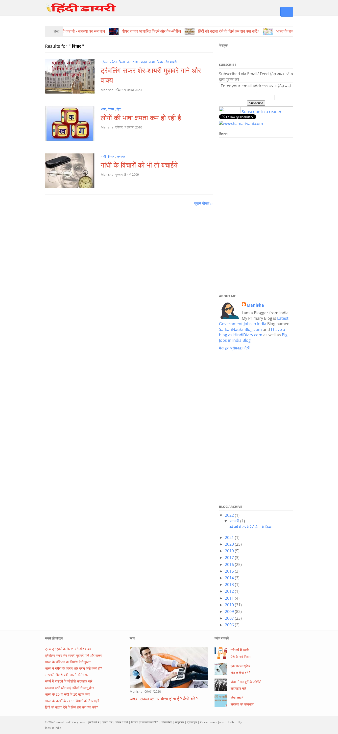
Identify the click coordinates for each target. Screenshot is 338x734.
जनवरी (235, 521)
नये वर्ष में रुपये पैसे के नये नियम (250, 527)
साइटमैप (179, 722)
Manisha (255, 305)
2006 (230, 625)
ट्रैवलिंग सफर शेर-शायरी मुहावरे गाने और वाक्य (73, 656)
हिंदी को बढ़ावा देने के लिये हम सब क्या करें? (71, 707)
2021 (230, 537)
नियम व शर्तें (122, 722)
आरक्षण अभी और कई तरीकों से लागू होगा (69, 688)
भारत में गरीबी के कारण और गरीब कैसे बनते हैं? (73, 668)
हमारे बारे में (93, 722)
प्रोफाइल (192, 722)
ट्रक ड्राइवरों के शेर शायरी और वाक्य (68, 649)
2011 (230, 598)
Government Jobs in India (217, 722)
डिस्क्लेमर (167, 722)
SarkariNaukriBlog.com (240, 329)
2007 (230, 618)
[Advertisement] (256, 214)
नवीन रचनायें (222, 638)
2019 (230, 551)
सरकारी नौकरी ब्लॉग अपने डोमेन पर (66, 675)
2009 (230, 611)
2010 (230, 605)
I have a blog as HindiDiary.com (252, 332)
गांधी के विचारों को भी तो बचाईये (139, 165)
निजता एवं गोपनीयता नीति (144, 722)
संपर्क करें (107, 722)
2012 (230, 591)
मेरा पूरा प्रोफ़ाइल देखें (234, 348)
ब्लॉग (132, 638)
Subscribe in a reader (262, 111)
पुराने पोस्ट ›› (203, 203)
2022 (230, 515)
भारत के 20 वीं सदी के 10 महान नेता (67, 694)
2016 (230, 564)
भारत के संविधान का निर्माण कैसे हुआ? (68, 662)
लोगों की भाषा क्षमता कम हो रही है (141, 118)
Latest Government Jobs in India (254, 321)
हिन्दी (56, 31)
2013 (230, 584)
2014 (230, 578)
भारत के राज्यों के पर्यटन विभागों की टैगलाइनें (72, 701)
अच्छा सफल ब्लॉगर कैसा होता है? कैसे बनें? (164, 698)
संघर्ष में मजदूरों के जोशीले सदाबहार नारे (68, 681)
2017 (230, 557)
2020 (230, 544)
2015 (230, 571)
